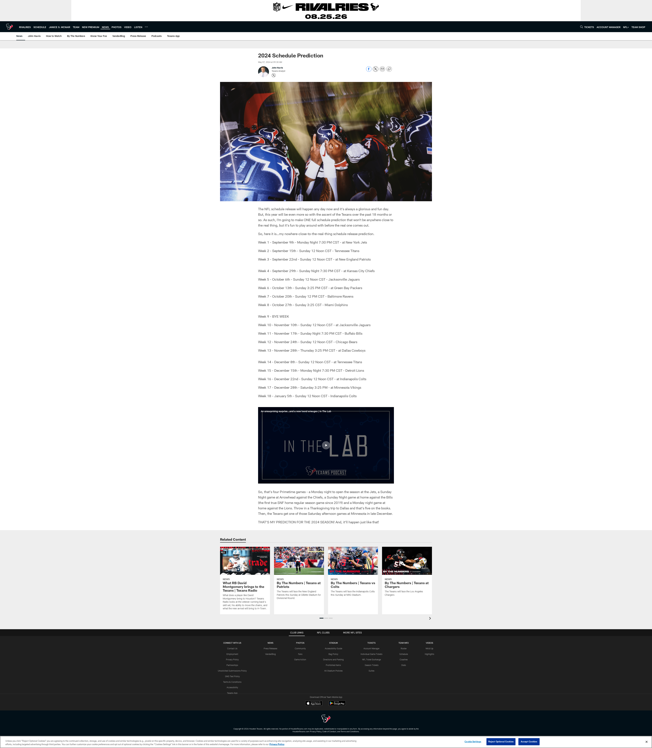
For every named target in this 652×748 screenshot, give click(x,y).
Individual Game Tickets (371, 654)
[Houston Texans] (326, 719)
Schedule (403, 654)
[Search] (581, 26)
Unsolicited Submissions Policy (232, 670)
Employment (232, 654)
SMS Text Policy (232, 676)
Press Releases (270, 648)
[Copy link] (389, 69)
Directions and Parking (333, 659)
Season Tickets (371, 665)
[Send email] (382, 70)
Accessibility (232, 687)
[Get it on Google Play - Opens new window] (337, 705)
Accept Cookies (529, 741)
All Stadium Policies (333, 670)
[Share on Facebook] (369, 70)
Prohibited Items (333, 665)
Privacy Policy (232, 659)
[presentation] (430, 619)
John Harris (277, 67)
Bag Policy (333, 654)
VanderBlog (270, 654)
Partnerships (232, 665)
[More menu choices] (146, 26)
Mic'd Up (429, 648)
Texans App (232, 693)
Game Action (300, 659)
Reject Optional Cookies (501, 741)
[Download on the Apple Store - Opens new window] (314, 704)
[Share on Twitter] (375, 70)
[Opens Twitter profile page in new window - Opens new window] (274, 75)
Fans (300, 654)
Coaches (404, 659)
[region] (326, 742)
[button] (326, 445)
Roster (404, 648)
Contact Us (232, 648)
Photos (300, 643)
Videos (429, 643)
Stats (403, 665)
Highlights (429, 654)
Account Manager (371, 648)
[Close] (646, 741)
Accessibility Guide (333, 648)
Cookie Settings (473, 741)
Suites (371, 670)
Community (300, 648)
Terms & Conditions (232, 682)
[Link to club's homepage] (9, 27)
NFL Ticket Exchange (371, 659)
